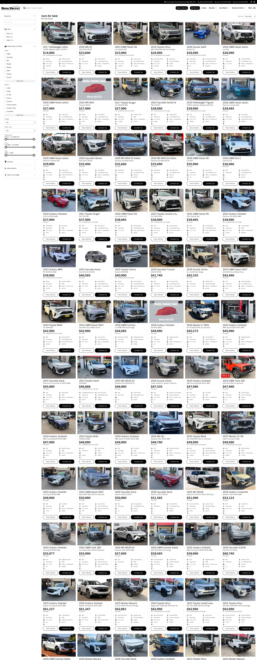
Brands (211, 8)
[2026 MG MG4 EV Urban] (130, 144)
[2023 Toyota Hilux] (202, 645)
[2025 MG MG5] (94, 89)
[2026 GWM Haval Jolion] (238, 33)
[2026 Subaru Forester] (166, 311)
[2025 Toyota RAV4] (202, 422)
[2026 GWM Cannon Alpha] (166, 534)
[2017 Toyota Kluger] (130, 89)
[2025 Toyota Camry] (130, 255)
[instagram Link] (254, 2)
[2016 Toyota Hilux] (166, 33)
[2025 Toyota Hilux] (238, 589)
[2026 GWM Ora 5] (238, 144)
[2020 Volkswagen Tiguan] (202, 89)
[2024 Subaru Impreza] (59, 200)
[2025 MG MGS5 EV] (130, 367)
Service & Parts (237, 8)
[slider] (6, 139)
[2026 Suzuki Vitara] (166, 367)
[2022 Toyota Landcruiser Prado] (202, 589)
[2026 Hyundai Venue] (94, 144)
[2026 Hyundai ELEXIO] (238, 534)
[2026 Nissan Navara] (94, 645)
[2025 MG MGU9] (202, 478)
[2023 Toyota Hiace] (94, 367)
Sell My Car (195, 8)
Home (204, 8)
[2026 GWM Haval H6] (202, 144)
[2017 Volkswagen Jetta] (59, 33)
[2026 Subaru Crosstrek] (238, 478)
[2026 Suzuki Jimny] (202, 255)
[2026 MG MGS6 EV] (130, 534)
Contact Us (66, 72)
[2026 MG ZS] (94, 33)
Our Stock (223, 8)
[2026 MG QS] (166, 422)
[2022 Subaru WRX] (59, 255)
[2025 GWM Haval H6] (202, 200)
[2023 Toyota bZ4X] (94, 422)
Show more (20, 81)
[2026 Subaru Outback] (166, 645)
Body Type (8, 127)
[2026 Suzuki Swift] (202, 33)
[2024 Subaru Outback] (238, 311)
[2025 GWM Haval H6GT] (238, 255)
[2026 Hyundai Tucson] (166, 255)
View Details (50, 72)
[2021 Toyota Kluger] (94, 200)
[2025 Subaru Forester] (238, 200)
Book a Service (182, 8)
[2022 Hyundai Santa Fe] (166, 89)
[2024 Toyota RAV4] (59, 311)
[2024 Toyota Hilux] (166, 589)
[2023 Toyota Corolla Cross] (166, 200)
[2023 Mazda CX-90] (238, 422)
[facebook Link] (251, 2)
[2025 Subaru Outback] (202, 534)
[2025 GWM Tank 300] (238, 367)
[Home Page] (11, 8)
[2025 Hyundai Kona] (94, 255)
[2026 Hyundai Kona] (130, 478)
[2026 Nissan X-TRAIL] (202, 311)
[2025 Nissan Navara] (130, 589)
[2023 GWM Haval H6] (130, 33)
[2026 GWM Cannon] (130, 311)
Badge (7, 119)
